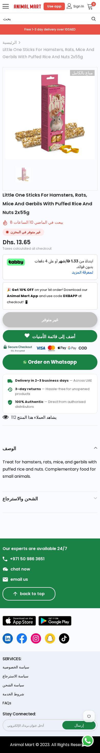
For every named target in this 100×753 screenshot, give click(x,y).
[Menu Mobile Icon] (6, 6)
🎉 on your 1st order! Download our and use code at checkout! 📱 (47, 295)
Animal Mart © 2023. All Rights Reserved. (50, 745)
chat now (20, 569)
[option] (50, 114)
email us (19, 579)
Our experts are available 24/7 (35, 548)
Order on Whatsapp (52, 362)
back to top (32, 594)
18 (13, 417)
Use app (54, 6)
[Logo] (27, 6)
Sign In (78, 6)
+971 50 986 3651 (27, 559)
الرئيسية (10, 42)
